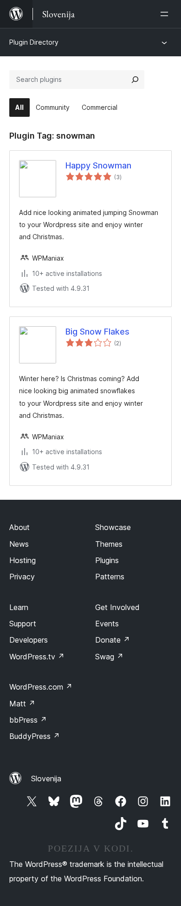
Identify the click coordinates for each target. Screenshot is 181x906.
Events (107, 623)
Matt (22, 703)
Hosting (22, 560)
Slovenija (46, 778)
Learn (18, 607)
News (19, 544)
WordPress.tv (37, 656)
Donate (112, 639)
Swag (109, 656)
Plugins (107, 560)
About (19, 527)
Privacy (22, 576)
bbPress (28, 720)
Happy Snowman (98, 165)
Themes (109, 544)
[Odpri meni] (166, 14)
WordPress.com (40, 686)
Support (22, 623)
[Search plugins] (135, 79)
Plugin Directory (33, 42)
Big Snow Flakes (97, 331)
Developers (28, 639)
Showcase (113, 527)
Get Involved (117, 607)
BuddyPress (34, 736)
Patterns (109, 576)
